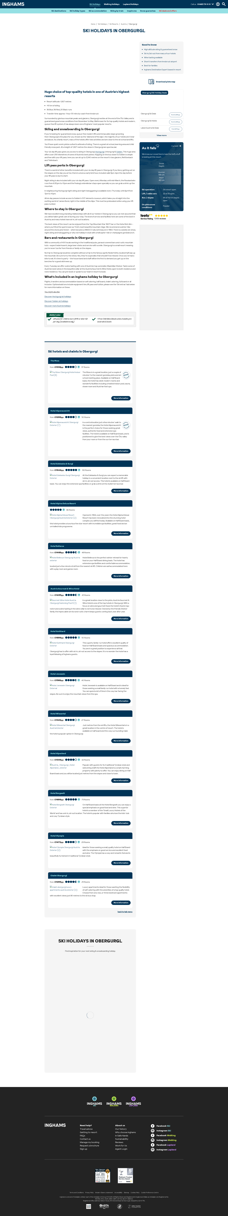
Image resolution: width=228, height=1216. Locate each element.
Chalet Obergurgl (58, 875)
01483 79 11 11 (204, 4)
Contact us (85, 1138)
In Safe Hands (121, 1135)
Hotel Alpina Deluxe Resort (63, 503)
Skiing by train (117, 10)
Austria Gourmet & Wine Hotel (64, 588)
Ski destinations (58, 10)
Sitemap (126, 1193)
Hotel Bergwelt (57, 793)
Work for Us (121, 1145)
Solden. (119, 151)
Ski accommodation (98, 10)
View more (161, 135)
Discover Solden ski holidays (56, 301)
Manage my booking (89, 1142)
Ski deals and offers (168, 10)
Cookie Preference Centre (150, 1193)
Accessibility (118, 1193)
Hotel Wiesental (58, 713)
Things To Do (95, 339)
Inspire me (132, 10)
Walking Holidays (111, 4)
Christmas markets (62, 977)
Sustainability (121, 1138)
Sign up (83, 1148)
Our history (121, 1128)
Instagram (164, 1130)
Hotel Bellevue (57, 546)
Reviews (119, 1142)
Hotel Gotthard (57, 631)
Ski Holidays (95, 4)
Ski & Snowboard (75, 339)
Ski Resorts (113, 24)
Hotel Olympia (57, 835)
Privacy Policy (89, 1193)
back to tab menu (125, 912)
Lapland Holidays (130, 4)
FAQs (82, 1135)
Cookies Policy (135, 1193)
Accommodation (54, 339)
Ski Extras (110, 339)
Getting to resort (88, 1132)
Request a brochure (89, 1145)
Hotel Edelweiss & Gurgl (61, 463)
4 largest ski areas (63, 1028)
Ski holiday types (77, 10)
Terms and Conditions (77, 1193)
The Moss (54, 360)
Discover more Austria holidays (58, 305)
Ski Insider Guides (90, 1065)
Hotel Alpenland (58, 753)
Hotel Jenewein (57, 674)
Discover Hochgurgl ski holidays (58, 296)
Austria (124, 24)
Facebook (163, 1125)
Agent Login (121, 1148)
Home (93, 24)
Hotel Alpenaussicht (60, 410)
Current (174, 146)
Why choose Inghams (125, 1132)
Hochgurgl (99, 151)
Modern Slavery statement (104, 1193)
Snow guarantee (147, 10)
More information (121, 398)
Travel (124, 339)
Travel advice (86, 1128)
